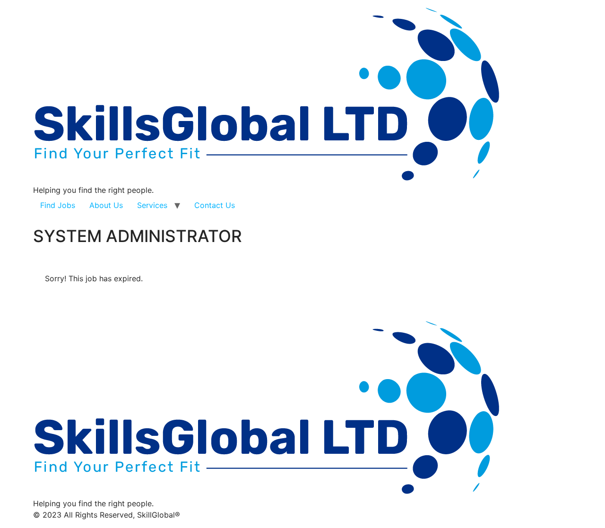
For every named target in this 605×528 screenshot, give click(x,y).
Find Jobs (57, 205)
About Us (106, 205)
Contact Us (214, 205)
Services (152, 205)
